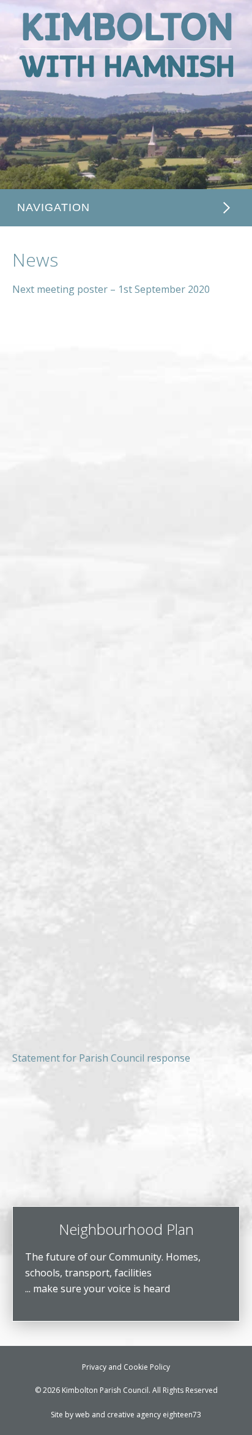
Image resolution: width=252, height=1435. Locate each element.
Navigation (53, 207)
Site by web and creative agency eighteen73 (126, 1414)
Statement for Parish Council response (101, 1058)
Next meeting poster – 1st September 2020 (111, 289)
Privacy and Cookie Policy (126, 1367)
